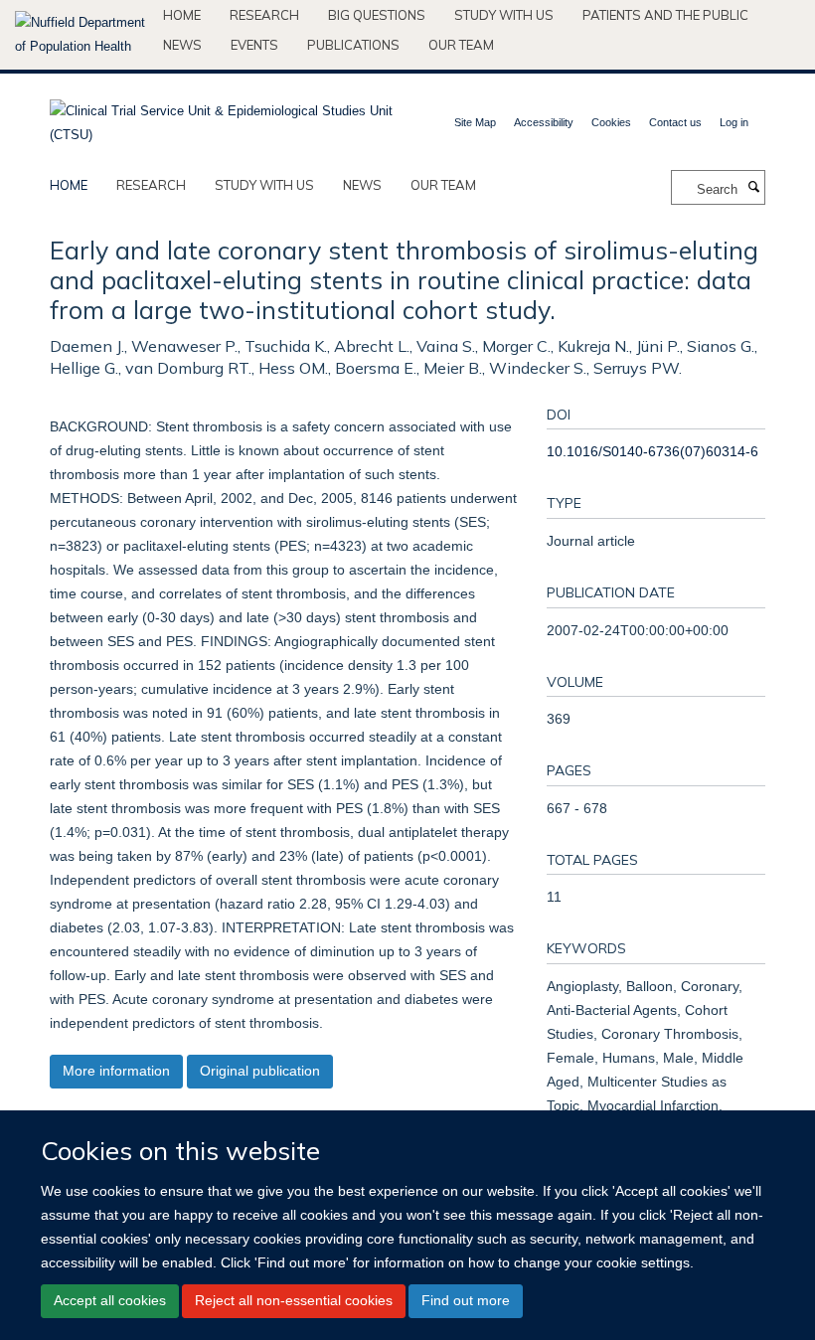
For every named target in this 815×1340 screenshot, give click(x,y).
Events (254, 45)
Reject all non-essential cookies (294, 1300)
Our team (461, 45)
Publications (353, 45)
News (182, 45)
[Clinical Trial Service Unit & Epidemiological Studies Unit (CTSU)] (221, 116)
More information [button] (116, 1071)
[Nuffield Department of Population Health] (81, 35)
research (151, 185)
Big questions (376, 15)
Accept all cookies (110, 1300)
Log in (734, 122)
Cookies (611, 122)
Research (264, 15)
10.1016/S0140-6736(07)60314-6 (652, 451)
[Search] (753, 188)
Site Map (475, 122)
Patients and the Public (665, 15)
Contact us (675, 122)
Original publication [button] (260, 1071)
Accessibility (543, 122)
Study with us (504, 15)
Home (182, 15)
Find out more (465, 1300)
